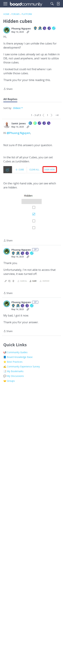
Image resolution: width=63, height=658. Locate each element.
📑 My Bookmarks (13, 371)
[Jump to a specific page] (57, 115)
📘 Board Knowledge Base (18, 357)
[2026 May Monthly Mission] (35, 123)
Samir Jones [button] (18, 123)
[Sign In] (58, 3)
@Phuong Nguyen (18, 133)
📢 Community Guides (15, 352)
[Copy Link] (28, 31)
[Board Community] (26, 4)
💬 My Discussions (13, 376)
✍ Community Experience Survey (21, 366)
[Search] (52, 3)
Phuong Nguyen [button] (21, 28)
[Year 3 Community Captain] (40, 123)
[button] (6, 30)
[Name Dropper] (30, 123)
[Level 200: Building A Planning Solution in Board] (40, 28)
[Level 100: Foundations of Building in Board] (35, 28)
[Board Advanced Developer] (49, 28)
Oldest (17, 108)
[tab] (10, 99)
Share (8, 89)
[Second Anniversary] (54, 28)
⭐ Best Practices (13, 361)
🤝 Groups (9, 380)
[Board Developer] (45, 28)
